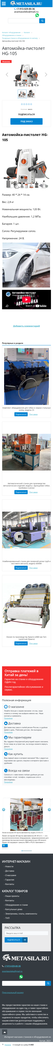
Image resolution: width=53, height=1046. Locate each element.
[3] (27, 103)
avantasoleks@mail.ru (26, 11)
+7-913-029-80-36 (25, 8)
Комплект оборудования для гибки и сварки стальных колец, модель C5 (27, 409)
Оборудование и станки (16, 904)
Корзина (8, 1044)
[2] (24, 103)
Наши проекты (12, 895)
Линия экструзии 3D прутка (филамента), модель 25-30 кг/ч (22, 832)
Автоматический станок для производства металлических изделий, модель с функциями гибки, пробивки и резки (26, 485)
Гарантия (9, 879)
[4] (29, 103)
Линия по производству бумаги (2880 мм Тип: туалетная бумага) (26, 638)
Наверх (4, 1032)
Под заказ (27, 121)
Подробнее (8, 718)
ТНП (7, 918)
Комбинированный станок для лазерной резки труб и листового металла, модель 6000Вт (27, 562)
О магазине (10, 875)
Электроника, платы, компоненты (21, 913)
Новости (9, 866)
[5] (31, 103)
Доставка (9, 870)
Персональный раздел (13, 992)
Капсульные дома (13, 909)
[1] (22, 103)
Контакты (9, 884)
